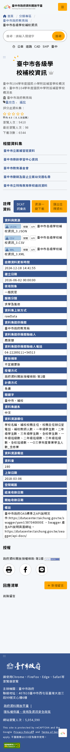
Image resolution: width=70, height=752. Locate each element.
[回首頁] (22, 6)
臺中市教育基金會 (16, 168)
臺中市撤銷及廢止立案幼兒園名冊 (27, 176)
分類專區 (26, 16)
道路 (29, 46)
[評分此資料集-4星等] (18, 113)
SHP (46, 46)
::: (4, 57)
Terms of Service (52, 732)
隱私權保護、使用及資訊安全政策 (27, 711)
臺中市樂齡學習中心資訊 (21, 159)
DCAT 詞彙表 (21, 206)
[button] (9, 569)
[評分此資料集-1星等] (4, 113)
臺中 (54, 46)
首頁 (10, 16)
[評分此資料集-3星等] (13, 113)
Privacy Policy (22, 732)
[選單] (62, 7)
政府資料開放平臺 (16, 705)
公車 (20, 46)
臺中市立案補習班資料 (19, 150)
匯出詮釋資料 (58, 206)
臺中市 (10, 102)
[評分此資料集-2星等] (9, 113)
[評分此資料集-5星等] (22, 113)
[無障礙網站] (12, 745)
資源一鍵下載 (39, 206)
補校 (23, 102)
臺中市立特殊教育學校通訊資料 (25, 185)
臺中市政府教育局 (16, 20)
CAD (37, 46)
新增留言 (57, 585)
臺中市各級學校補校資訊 (20, 25)
